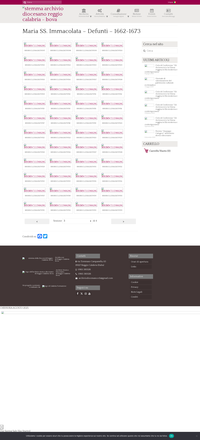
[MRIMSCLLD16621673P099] (86, 44)
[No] (196, 436)
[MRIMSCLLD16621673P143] (86, 204)
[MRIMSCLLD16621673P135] (86, 175)
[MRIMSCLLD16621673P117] (34, 117)
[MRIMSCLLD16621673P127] (86, 146)
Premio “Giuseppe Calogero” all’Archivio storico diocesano (165, 133)
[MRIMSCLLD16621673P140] (112, 190)
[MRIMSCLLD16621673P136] (112, 175)
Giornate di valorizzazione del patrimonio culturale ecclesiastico (159, 81)
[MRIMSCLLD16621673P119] (86, 117)
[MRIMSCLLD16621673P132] (112, 160)
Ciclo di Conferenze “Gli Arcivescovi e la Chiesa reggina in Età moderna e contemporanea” (161, 68)
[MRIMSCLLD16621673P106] (60, 73)
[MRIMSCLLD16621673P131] (86, 160)
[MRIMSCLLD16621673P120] (112, 117)
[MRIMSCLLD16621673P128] (112, 146)
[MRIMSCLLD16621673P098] (60, 44)
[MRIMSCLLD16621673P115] (86, 102)
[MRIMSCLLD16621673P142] (60, 204)
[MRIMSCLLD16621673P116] (112, 102)
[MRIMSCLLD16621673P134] (60, 175)
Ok (171, 436)
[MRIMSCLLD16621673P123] (86, 131)
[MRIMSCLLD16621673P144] (112, 204)
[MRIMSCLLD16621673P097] (34, 44)
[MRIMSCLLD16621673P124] (112, 131)
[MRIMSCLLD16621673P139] (86, 190)
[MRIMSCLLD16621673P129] (34, 160)
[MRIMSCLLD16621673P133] (34, 175)
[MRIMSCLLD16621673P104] (112, 59)
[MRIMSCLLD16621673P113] (34, 102)
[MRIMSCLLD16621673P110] (60, 88)
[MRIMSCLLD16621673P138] (60, 190)
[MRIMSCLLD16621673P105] (34, 73)
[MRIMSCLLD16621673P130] (60, 160)
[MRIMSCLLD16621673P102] (60, 59)
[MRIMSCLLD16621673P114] (60, 102)
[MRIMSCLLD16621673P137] (34, 190)
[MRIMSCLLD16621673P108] (112, 73)
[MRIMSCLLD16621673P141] (34, 204)
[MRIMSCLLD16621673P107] (86, 73)
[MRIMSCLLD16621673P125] (34, 146)
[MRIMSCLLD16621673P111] (86, 88)
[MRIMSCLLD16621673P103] (86, 59)
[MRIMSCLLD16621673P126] (60, 146)
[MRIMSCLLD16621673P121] (34, 131)
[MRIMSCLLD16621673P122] (60, 131)
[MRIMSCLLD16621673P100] (112, 44)
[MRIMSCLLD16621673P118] (60, 117)
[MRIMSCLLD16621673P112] (112, 88)
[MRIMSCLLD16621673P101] (34, 59)
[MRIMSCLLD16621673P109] (34, 88)
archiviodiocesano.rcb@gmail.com (95, 278)
